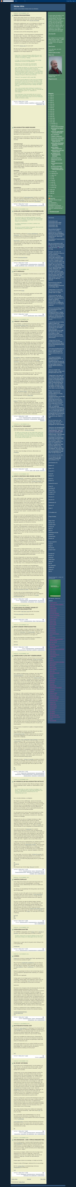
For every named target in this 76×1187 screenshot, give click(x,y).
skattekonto (41, 1057)
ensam (31, 470)
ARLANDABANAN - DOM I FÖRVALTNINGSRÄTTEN (29, 1140)
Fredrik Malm (52, 637)
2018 (51, 109)
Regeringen (52, 682)
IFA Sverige (52, 644)
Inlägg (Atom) (22, 1182)
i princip (42, 417)
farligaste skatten (20, 200)
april (52, 182)
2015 (51, 114)
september (53, 173)
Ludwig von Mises (56, 52)
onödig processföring (39, 102)
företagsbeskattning (33, 205)
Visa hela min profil (54, 211)
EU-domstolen (53, 631)
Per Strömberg (17, 357)
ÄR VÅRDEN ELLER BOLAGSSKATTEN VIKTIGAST (29, 781)
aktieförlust (21, 102)
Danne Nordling (53, 624)
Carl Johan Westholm (54, 613)
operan (36, 315)
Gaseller (16, 265)
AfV (14, 865)
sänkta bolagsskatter (28, 197)
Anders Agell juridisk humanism (56, 604)
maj (52, 180)
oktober (53, 171)
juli (52, 176)
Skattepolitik (52, 689)
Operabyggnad (31, 315)
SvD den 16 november (37, 659)
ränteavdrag (34, 775)
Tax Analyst (52, 709)
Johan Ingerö (52, 651)
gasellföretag (21, 265)
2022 (51, 102)
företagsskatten (31, 632)
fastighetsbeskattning (39, 648)
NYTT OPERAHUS (19, 271)
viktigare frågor (21, 1166)
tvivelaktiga (16, 452)
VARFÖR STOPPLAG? (20, 879)
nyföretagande (31, 265)
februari (53, 185)
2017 (51, 111)
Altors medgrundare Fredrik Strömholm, (29, 739)
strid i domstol (23, 1028)
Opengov (52, 674)
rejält (31, 958)
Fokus (51, 635)
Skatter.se (52, 691)
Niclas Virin (19, 6)
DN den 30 (32, 867)
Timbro (51, 718)
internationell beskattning (38, 774)
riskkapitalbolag (19, 419)
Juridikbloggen (30, 966)
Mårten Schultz (53, 667)
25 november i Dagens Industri (22, 325)
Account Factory (53, 602)
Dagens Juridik (53, 622)
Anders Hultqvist (53, 608)
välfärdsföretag (41, 419)
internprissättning (27, 775)
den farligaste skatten (22, 391)
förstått (39, 824)
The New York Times (54, 715)
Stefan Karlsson (53, 705)
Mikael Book (52, 665)
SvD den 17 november (29, 759)
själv (34, 470)
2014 (51, 116)
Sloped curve (52, 702)
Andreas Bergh (53, 610)
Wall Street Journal (25, 611)
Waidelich (42, 420)
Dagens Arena (53, 620)
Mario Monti (22, 632)
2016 (51, 113)
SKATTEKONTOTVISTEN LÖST (23, 1025)
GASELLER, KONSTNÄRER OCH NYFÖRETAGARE (29, 211)
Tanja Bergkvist (53, 707)
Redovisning (52, 680)
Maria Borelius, (17, 240)
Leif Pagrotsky (41, 205)
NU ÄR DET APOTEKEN (21, 1063)
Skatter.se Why (53, 695)
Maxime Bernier (53, 663)
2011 (51, 121)
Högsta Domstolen (18, 1029)
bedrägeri (26, 102)
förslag (22, 290)
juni (52, 178)
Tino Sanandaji (53, 720)
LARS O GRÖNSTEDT (19, 478)
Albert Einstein (52, 46)
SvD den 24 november (29, 430)
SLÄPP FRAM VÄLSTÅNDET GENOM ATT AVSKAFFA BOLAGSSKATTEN (26, 608)
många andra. (30, 395)
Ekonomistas (52, 630)
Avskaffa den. (17, 946)
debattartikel (16, 235)
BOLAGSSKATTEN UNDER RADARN (24, 127)
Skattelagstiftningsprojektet (56, 687)
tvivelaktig (42, 470)
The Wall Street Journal (55, 716)
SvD (15, 617)
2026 (51, 95)
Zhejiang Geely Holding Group (36, 908)
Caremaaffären (37, 201)
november (53, 125)
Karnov (51, 658)
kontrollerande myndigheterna (27, 962)
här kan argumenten (19, 614)
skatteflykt (34, 650)
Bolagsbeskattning (24, 205)
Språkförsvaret (53, 704)
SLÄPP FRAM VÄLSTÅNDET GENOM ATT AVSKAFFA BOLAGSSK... (57, 144)
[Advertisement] (22, 116)
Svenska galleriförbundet (32, 233)
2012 (51, 120)
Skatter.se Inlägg (53, 693)
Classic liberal (53, 619)
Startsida (29, 1179)
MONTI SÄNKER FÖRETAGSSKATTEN (25, 627)
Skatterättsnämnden (54, 698)
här (49, 246)
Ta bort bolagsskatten (38, 894)
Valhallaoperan (41, 315)
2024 (51, 98)
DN (37, 138)
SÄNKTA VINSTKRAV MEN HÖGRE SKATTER (27, 476)
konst (26, 265)
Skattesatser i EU (53, 700)
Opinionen (52, 676)
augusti (53, 175)
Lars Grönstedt (41, 600)
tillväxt (34, 621)
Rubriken (16, 401)
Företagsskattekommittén (19, 733)
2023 (51, 100)
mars (52, 184)
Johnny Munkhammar (54, 654)
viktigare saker (23, 45)
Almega (33, 931)
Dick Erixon (52, 626)
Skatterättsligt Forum (54, 696)
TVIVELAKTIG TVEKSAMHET (22, 426)
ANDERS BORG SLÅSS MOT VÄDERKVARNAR (27, 655)
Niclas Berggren (53, 669)
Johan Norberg (53, 652)
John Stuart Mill (52, 33)
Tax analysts (52, 711)
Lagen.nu (52, 660)
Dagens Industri (17, 741)
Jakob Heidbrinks (19, 966)
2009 (51, 191)
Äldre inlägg (42, 1179)
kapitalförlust (32, 102)
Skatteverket (39, 104)
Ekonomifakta (53, 628)
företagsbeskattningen (22, 257)
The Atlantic (52, 713)
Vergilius (50, 52)
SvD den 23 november (36, 481)
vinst (36, 265)
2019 (51, 107)
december (53, 123)
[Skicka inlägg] (43, 101)
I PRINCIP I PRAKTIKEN (21, 321)
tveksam (37, 470)
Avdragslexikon (53, 611)
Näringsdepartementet (54, 673)
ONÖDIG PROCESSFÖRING (22, 15)
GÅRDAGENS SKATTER (21, 929)
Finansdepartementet (54, 633)
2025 (51, 97)
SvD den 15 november (37, 854)
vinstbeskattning (40, 265)
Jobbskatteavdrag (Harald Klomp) (57, 649)
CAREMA (16, 956)
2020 (51, 106)
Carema (33, 870)
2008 (51, 193)
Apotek (24, 1132)
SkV (43, 104)
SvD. (20, 275)
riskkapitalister (26, 419)
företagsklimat (41, 264)
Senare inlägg (14, 1179)
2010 (51, 189)
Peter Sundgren (53, 678)
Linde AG (40, 910)
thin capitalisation (36, 872)
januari (52, 187)
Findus (28, 911)
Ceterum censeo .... (54, 617)
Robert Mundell (53, 685)
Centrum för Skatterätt (54, 615)
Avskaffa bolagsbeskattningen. (20, 1011)
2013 (51, 118)
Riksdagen (52, 684)
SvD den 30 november (34, 20)
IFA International (53, 642)
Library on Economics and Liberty (57, 662)
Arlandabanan (17, 1089)
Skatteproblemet (17, 1167)
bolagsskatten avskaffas (30, 844)
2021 (51, 104)
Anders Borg (23, 773)
